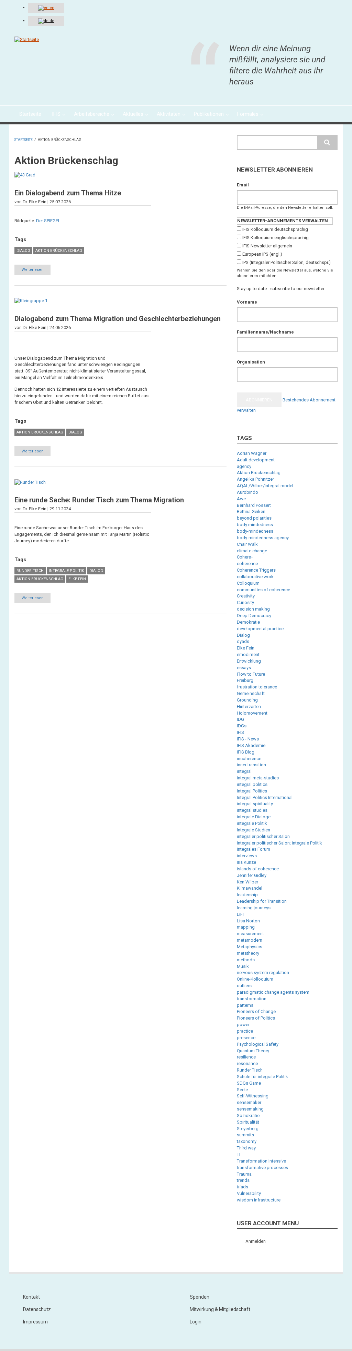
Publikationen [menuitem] (209, 114)
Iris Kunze (246, 862)
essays (244, 667)
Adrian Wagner (251, 453)
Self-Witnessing (252, 1095)
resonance (247, 1063)
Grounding (247, 700)
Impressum (35, 1321)
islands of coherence (258, 868)
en (51, 8)
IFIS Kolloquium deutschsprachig (275, 229)
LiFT (241, 914)
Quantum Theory (253, 1050)
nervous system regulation (263, 972)
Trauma (244, 1174)
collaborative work (255, 576)
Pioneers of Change (256, 1011)
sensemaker (249, 1102)
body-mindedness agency (263, 537)
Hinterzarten (249, 706)
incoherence (249, 758)
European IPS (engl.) (262, 254)
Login (195, 1321)
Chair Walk (247, 544)
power (243, 1024)
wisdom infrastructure (258, 1199)
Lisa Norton (248, 920)
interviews (247, 855)
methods (246, 959)
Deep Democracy (254, 615)
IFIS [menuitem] (56, 114)
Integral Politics (252, 791)
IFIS (240, 732)
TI (238, 1154)
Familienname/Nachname (265, 332)
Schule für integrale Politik (262, 1076)
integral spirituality (255, 803)
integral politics (252, 784)
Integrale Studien (253, 829)
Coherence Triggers (256, 570)
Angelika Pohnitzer (255, 479)
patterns (245, 1005)
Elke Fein (77, 579)
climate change (252, 550)
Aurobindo (247, 492)
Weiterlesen (36, 271)
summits (245, 1134)
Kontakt (31, 1297)
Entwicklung (249, 661)
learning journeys (254, 907)
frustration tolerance (257, 686)
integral (244, 771)
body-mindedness (255, 531)
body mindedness (255, 524)
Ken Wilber (247, 881)
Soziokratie (248, 1115)
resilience (246, 1057)
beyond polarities (254, 518)
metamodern (249, 940)
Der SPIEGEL (48, 220)
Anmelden (255, 1241)
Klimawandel (249, 888)
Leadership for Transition (262, 901)
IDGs (241, 725)
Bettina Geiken (251, 511)
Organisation (251, 362)
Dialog (23, 250)
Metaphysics (249, 946)
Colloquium (248, 583)
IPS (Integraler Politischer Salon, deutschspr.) (286, 262)
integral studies (252, 810)
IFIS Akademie (251, 745)
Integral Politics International (265, 797)
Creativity (246, 595)
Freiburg (245, 680)
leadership (247, 894)
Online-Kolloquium (255, 979)
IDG (240, 719)
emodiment (248, 654)
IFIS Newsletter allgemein (267, 245)
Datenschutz (37, 1309)
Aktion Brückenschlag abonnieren (17, 629)
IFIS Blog (245, 752)
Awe (241, 498)
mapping (246, 927)
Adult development (256, 459)
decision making (253, 609)
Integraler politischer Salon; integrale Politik (279, 843)
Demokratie (248, 622)
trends (243, 1180)
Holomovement (252, 713)
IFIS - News (248, 738)
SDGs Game (249, 1083)
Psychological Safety (257, 1044)
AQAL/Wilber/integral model (265, 485)
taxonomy (246, 1141)
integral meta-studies (258, 777)
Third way (246, 1147)
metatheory (248, 953)
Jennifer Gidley (251, 875)
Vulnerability (249, 1193)
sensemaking (250, 1109)
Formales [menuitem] (247, 114)
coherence (247, 563)
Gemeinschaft (251, 693)
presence (246, 1037)
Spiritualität (248, 1122)
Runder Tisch (30, 571)
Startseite (23, 140)
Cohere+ (245, 557)
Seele (242, 1089)
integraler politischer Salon (263, 836)
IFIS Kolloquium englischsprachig (275, 237)
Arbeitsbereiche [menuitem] (91, 114)
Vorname (247, 302)
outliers (244, 985)
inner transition (251, 764)
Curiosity (245, 602)
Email (243, 184)
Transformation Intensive (261, 1161)
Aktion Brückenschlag (58, 250)
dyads (243, 641)
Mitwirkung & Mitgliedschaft (220, 1309)
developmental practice (260, 628)
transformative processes (262, 1167)
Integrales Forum (253, 849)
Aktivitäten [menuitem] (168, 114)
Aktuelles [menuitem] (133, 114)
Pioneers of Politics (256, 1018)
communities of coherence (263, 589)
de (51, 21)
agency (244, 466)
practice (245, 1031)
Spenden (199, 1297)
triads (242, 1186)
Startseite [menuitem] (30, 114)
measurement (250, 933)
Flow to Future (251, 674)
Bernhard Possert (254, 505)
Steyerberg (247, 1128)
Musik (243, 966)
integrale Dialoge (254, 816)
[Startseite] (26, 39)
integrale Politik (66, 571)
